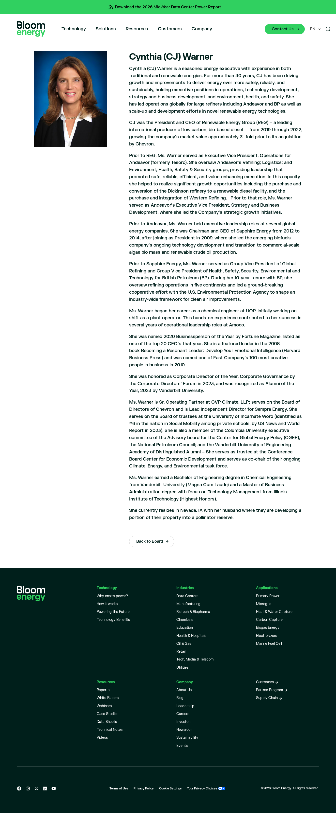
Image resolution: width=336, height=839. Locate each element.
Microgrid (264, 604)
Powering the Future (113, 612)
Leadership (185, 706)
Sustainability (187, 737)
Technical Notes (109, 730)
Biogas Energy (267, 627)
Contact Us (283, 29)
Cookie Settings (170, 788)
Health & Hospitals (191, 636)
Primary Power (267, 596)
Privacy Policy (144, 788)
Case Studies (107, 714)
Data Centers (187, 596)
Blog (179, 698)
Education (184, 627)
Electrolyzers (266, 636)
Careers (182, 714)
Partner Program (269, 690)
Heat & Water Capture (274, 612)
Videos (102, 737)
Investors (183, 722)
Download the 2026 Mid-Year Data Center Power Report (168, 7)
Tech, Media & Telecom (195, 659)
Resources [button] (137, 29)
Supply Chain (267, 698)
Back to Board (149, 541)
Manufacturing (188, 604)
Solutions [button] (106, 29)
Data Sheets (107, 722)
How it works (107, 604)
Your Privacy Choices (202, 788)
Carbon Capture (269, 620)
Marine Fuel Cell (269, 644)
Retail (180, 651)
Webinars (104, 706)
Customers (170, 29)
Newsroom (184, 730)
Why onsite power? (112, 596)
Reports (103, 690)
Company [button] (202, 29)
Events (182, 746)
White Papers (108, 698)
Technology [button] (73, 29)
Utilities (182, 667)
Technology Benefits (113, 620)
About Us (184, 690)
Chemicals (184, 620)
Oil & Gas (183, 644)
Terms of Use (118, 788)
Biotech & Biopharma (193, 612)
